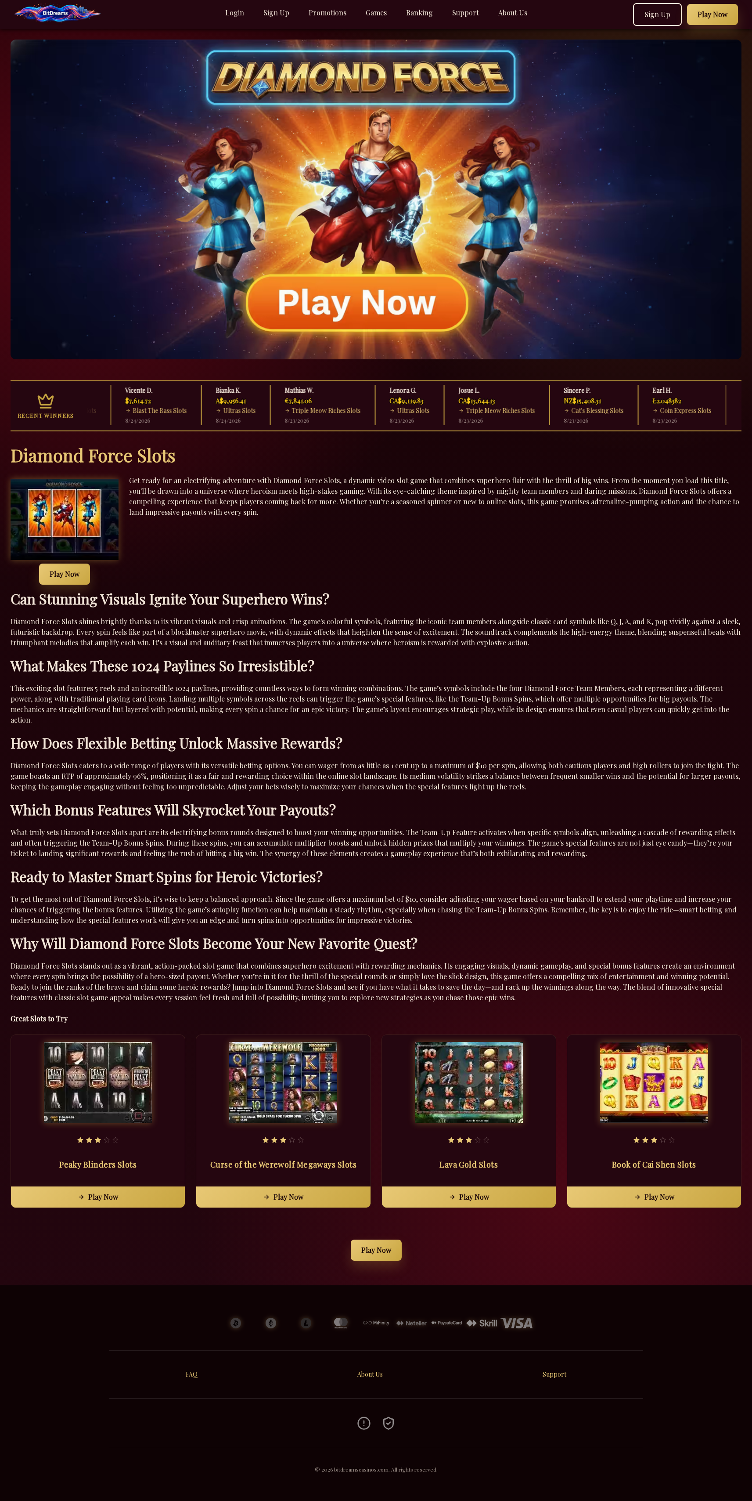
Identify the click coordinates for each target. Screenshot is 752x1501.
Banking (419, 12)
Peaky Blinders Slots (98, 1164)
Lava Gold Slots (468, 1164)
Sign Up (276, 12)
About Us (512, 12)
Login (234, 12)
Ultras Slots (208, 410)
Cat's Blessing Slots (567, 410)
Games (376, 12)
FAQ (192, 1374)
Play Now (64, 574)
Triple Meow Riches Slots (295, 410)
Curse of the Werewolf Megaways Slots (283, 1164)
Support (465, 12)
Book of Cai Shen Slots (654, 1164)
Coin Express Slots (654, 410)
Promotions (327, 12)
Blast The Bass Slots (129, 410)
